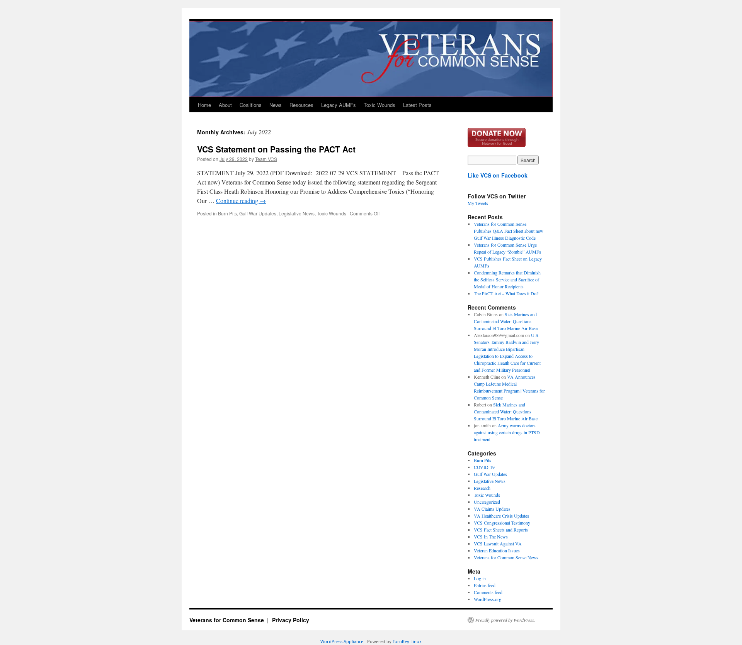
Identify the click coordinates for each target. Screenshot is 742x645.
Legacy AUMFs (338, 104)
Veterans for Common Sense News (506, 557)
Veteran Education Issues (497, 550)
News (275, 104)
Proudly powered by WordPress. (505, 620)
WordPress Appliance (341, 641)
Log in (480, 578)
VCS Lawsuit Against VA (498, 543)
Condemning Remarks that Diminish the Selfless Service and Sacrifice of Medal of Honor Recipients (507, 279)
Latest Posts (417, 104)
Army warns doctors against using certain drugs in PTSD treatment (507, 432)
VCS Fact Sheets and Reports (501, 529)
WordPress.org (487, 599)
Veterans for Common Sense (227, 620)
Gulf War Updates (257, 213)
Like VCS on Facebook (498, 175)
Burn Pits (227, 213)
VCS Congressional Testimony (502, 523)
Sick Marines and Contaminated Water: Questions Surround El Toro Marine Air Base (506, 321)
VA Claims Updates (492, 509)
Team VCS (266, 159)
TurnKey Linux (407, 641)
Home (204, 104)
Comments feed (488, 592)
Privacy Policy (290, 620)
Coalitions (251, 104)
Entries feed (484, 585)
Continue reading (241, 200)
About (225, 104)
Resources (301, 104)
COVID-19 (484, 467)
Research (482, 488)
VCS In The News (491, 536)
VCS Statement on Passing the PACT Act (276, 149)
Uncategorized (487, 502)
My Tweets (478, 203)
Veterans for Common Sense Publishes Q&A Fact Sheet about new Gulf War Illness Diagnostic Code (508, 231)
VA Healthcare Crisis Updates (501, 516)
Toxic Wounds (379, 104)
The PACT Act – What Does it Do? (506, 293)
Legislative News (297, 213)
